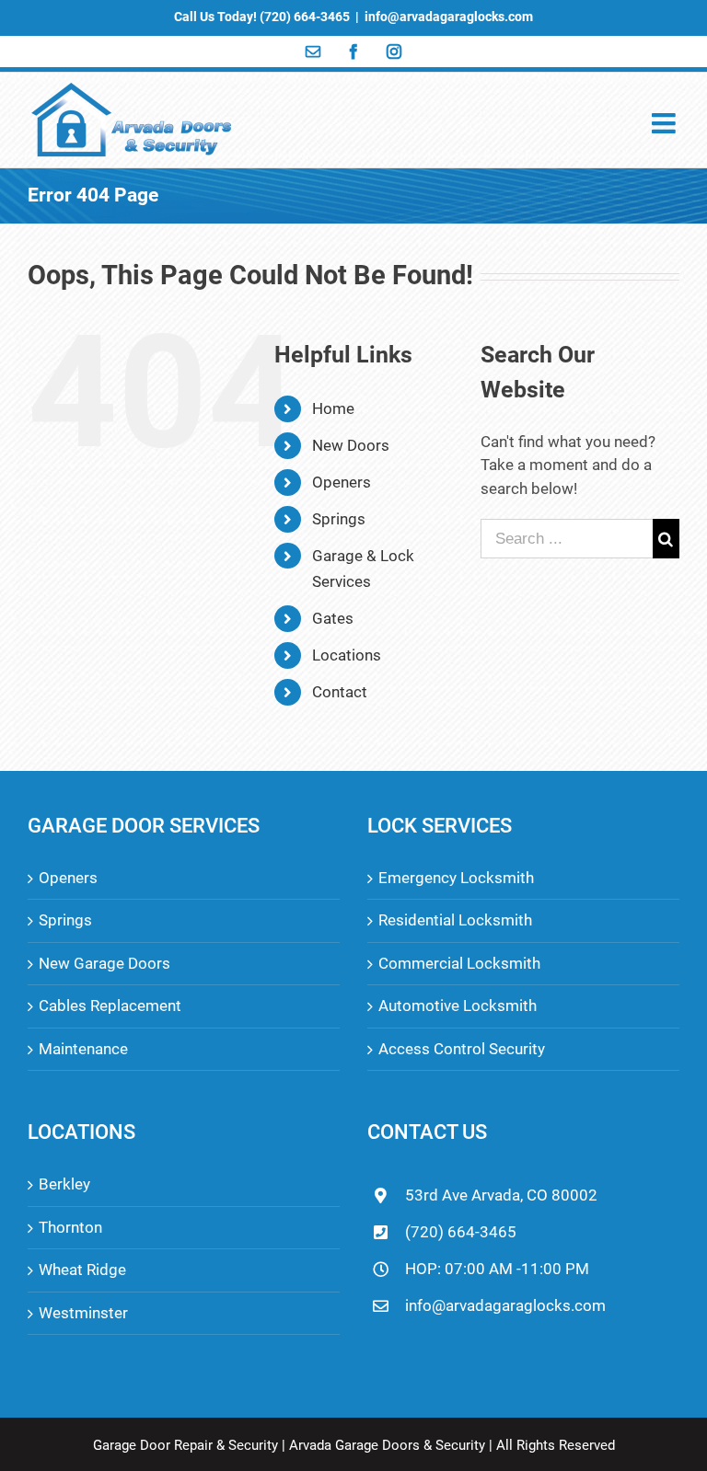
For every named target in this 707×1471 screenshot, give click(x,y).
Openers (341, 482)
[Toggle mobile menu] (665, 123)
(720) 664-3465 (460, 1232)
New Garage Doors (104, 963)
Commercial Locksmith (459, 963)
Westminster (83, 1313)
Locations (346, 655)
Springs (338, 519)
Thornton (70, 1227)
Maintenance (83, 1049)
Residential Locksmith (455, 920)
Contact (339, 692)
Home (333, 408)
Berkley (64, 1184)
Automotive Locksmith (457, 1005)
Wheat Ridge (82, 1269)
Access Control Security (461, 1049)
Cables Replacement (110, 1005)
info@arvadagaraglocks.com (449, 16)
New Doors (350, 445)
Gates (333, 618)
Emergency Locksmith (456, 877)
